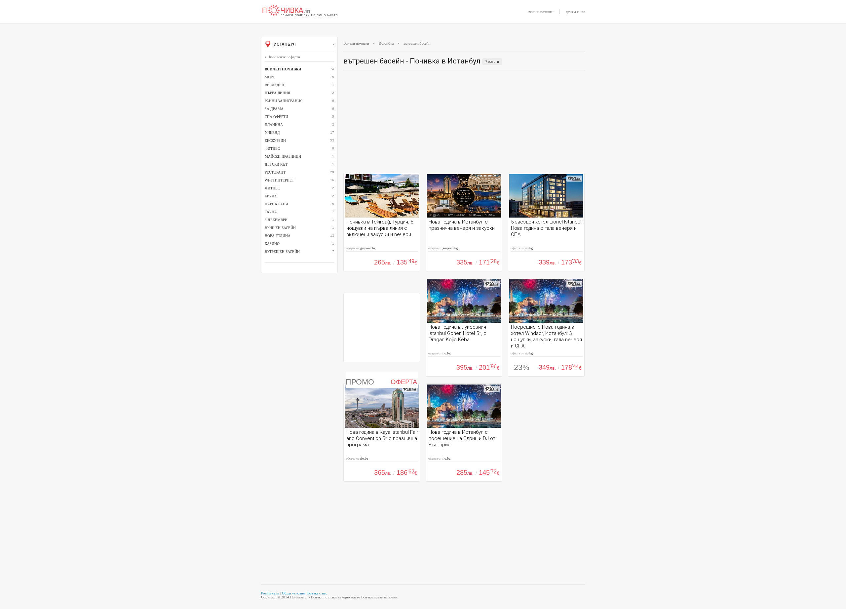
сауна (271, 212)
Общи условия (293, 593)
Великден (274, 85)
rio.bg (529, 248)
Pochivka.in (270, 593)
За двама (274, 109)
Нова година (277, 236)
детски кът (276, 164)
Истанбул (284, 44)
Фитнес (272, 148)
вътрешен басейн (282, 252)
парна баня (276, 204)
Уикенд (272, 133)
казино (272, 244)
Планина (274, 125)
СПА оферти (276, 117)
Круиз (270, 196)
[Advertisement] (464, 123)
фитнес (272, 188)
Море (270, 77)
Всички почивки (356, 43)
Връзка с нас (317, 593)
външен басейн (280, 228)
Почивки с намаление (300, 11)
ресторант (275, 172)
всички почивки (541, 12)
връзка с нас (575, 12)
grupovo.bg (367, 248)
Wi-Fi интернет (279, 180)
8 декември (276, 220)
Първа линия (277, 93)
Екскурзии (275, 140)
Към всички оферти (284, 57)
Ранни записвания (283, 101)
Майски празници (283, 156)
